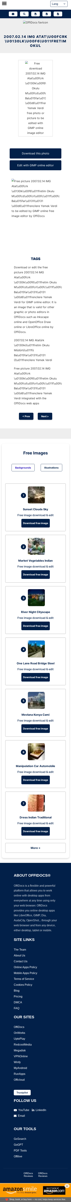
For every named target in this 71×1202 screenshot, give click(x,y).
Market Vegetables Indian (35, 560)
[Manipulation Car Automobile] (37, 759)
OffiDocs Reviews (28, 1174)
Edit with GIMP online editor (35, 165)
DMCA (18, 1002)
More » (35, 848)
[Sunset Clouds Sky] (37, 502)
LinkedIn (41, 1110)
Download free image (35, 523)
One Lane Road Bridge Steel (35, 663)
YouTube (23, 1110)
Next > (45, 416)
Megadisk (20, 1050)
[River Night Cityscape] (37, 605)
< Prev (26, 416)
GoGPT (18, 1144)
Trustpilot (22, 1092)
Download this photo (35, 153)
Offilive (18, 1156)
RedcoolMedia (23, 1044)
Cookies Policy (23, 984)
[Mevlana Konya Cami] (37, 708)
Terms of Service (24, 978)
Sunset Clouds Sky (35, 509)
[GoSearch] (24, 14)
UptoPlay (19, 1038)
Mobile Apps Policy (25, 973)
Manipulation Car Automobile (35, 766)
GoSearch (20, 1138)
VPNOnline (21, 1056)
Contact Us (20, 961)
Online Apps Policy (25, 967)
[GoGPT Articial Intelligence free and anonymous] (13, 14)
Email (21, 1115)
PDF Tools (20, 1150)
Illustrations (51, 467)
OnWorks (19, 1032)
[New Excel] (46, 14)
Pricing (18, 996)
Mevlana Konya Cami (35, 714)
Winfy (17, 1062)
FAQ (16, 1008)
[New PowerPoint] (58, 14)
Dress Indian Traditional (36, 817)
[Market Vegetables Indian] (37, 554)
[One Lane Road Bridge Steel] (37, 656)
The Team (20, 949)
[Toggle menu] (4, 4)
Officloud (19, 1079)
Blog (16, 990)
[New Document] (35, 14)
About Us (19, 955)
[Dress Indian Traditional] (37, 810)
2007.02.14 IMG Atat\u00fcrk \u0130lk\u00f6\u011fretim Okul (35, 41)
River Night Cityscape (35, 612)
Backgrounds (23, 467)
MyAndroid (20, 1068)
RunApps (19, 1073)
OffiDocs (19, 1027)
